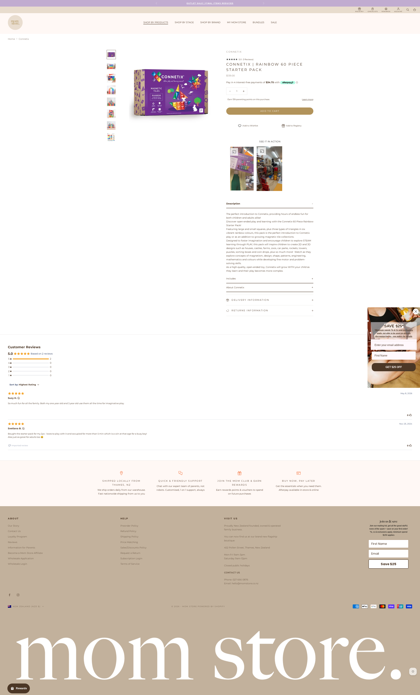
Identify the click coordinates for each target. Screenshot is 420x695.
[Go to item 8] (111, 137)
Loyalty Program (17, 536)
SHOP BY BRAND (210, 22)
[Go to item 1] (111, 54)
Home (11, 38)
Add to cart (269, 111)
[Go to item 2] (111, 66)
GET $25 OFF (394, 367)
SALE (274, 22)
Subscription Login (131, 558)
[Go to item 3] (111, 78)
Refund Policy (128, 531)
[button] (241, 168)
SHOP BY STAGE (184, 22)
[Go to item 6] (111, 113)
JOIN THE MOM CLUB (233, 480)
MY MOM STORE (236, 22)
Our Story (13, 525)
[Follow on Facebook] (9, 595)
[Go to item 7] (111, 125)
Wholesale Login (17, 563)
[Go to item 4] (111, 90)
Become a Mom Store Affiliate (25, 553)
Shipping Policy (129, 536)
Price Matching (129, 542)
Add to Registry (294, 125)
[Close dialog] (416, 311)
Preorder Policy (129, 525)
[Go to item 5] (111, 101)
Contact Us (14, 531)
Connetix (234, 51)
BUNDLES (258, 22)
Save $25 (388, 564)
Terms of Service (129, 563)
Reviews (12, 542)
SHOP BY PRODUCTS (155, 22)
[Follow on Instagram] (18, 595)
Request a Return (130, 553)
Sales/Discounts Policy (133, 547)
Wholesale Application (21, 558)
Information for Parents (21, 547)
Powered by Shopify (211, 606)
